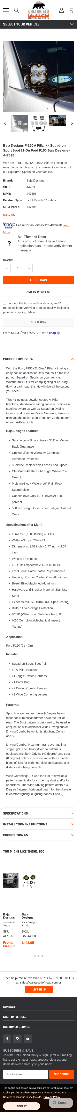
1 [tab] (35, 956)
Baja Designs (35, 180)
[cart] (71, 10)
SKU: (7, 187)
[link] (19, 123)
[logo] (38, 10)
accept (21, 1106)
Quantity (8, 259)
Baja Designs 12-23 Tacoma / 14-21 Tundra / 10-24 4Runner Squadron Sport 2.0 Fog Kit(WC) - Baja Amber (29, 924)
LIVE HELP (39, 989)
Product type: (13, 200)
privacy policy (52, 1097)
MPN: (7, 193)
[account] (61, 10)
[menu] (6, 10)
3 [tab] (42, 956)
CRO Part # (11, 206)
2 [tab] (38, 956)
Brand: (8, 180)
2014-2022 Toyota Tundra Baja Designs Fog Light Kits (10, 924)
